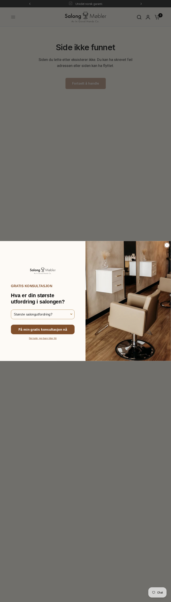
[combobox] (41, 314)
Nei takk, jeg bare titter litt (43, 338)
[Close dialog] (167, 245)
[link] (42, 270)
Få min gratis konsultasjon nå (42, 329)
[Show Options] (71, 314)
